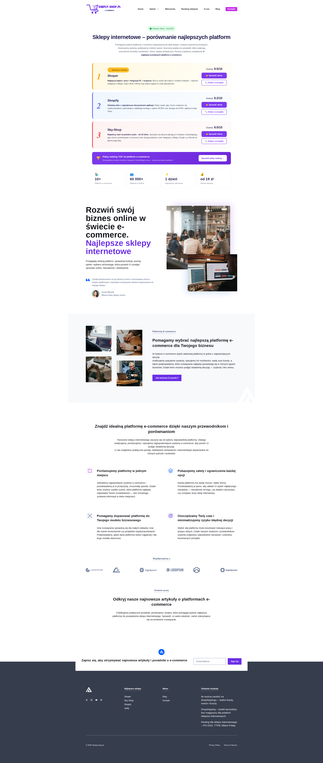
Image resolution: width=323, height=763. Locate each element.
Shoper (127, 696)
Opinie (153, 9)
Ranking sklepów (189, 9)
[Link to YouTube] (96, 700)
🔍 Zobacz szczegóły (214, 82)
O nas (206, 9)
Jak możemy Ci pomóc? (166, 378)
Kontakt (231, 9)
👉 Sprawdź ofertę (214, 75)
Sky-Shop (128, 700)
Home (140, 9)
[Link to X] (87, 700)
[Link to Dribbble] (101, 700)
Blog (218, 9)
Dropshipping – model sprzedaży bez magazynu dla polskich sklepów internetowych (219, 712)
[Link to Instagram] (91, 700)
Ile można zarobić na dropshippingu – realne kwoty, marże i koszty (217, 700)
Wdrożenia (170, 9)
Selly (126, 708)
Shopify (127, 704)
